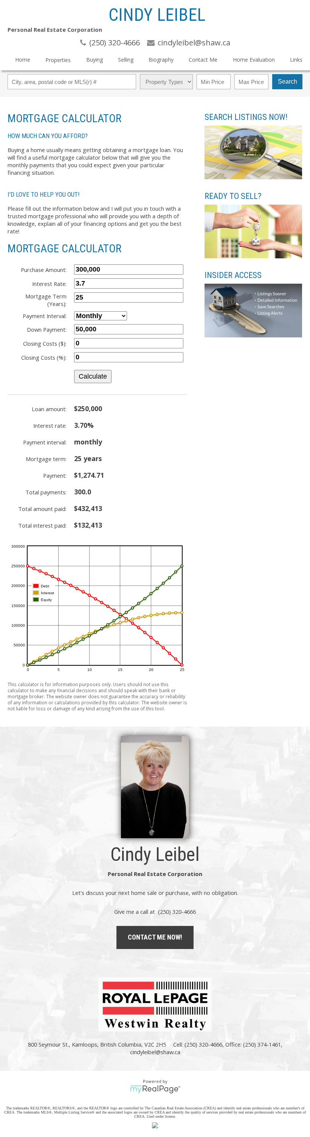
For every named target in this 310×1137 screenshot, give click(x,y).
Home (22, 59)
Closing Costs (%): (44, 357)
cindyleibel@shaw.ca (155, 1052)
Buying (94, 59)
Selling (125, 59)
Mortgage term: (46, 459)
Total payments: (46, 492)
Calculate (93, 376)
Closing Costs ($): (45, 343)
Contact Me (203, 59)
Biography (161, 59)
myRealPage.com (155, 1089)
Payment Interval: (45, 316)
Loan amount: (49, 409)
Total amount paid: (42, 509)
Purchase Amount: (44, 269)
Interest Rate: (49, 283)
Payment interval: (45, 442)
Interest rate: (50, 425)
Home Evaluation (254, 59)
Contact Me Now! (155, 937)
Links (296, 59)
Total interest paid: (42, 525)
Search (287, 81)
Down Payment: (47, 329)
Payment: (55, 475)
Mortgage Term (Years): (46, 300)
